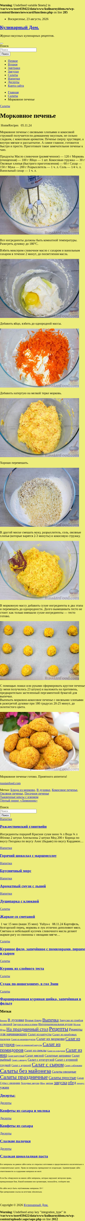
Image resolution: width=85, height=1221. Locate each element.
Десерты (13, 82)
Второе (13, 64)
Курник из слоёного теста (22, 968)
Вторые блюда (33, 1020)
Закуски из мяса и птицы (25, 1024)
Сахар (80, 1077)
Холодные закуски (30, 1083)
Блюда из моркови (22, 790)
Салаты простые (62, 1077)
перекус (80, 1083)
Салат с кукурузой (41, 1060)
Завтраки (14, 68)
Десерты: (7, 1095)
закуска (60, 1082)
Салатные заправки (58, 1055)
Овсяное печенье (11, 793)
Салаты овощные (64, 1072)
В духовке (43, 790)
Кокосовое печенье (64, 790)
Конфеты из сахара (16, 1126)
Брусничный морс (15, 871)
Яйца (42, 1083)
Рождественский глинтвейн (23, 826)
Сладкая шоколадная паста (24, 1156)
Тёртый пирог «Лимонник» (19, 800)
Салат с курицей (21, 1065)
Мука (3, 1030)
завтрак (49, 1083)
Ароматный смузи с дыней (23, 886)
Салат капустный (16, 1055)
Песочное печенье (37, 793)
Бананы (3, 1020)
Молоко (77, 1024)
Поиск (4, 46)
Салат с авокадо (19, 1060)
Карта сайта (16, 85)
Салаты (13, 75)
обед (72, 1082)
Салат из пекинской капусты (28, 1045)
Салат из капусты (40, 1034)
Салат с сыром (48, 1064)
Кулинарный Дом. (19, 27)
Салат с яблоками (73, 1065)
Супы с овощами (10, 1083)
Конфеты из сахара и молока (25, 1111)
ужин (4, 1087)
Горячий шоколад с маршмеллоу (28, 856)
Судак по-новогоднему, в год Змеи (29, 984)
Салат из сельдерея (56, 1051)
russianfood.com (10, 783)
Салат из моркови (50, 1039)
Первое (13, 61)
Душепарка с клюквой (19, 901)
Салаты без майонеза (25, 1071)
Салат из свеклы (35, 1050)
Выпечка (50, 1019)
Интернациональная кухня (55, 1024)
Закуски (13, 71)
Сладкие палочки (15, 1141)
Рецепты (58, 1029)
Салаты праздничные (24, 1077)
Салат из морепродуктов (23, 1039)
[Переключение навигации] (1, 43)
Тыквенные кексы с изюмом (19, 797)
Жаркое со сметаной (17, 916)
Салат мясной (34, 1055)
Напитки (14, 78)
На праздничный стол (27, 1029)
